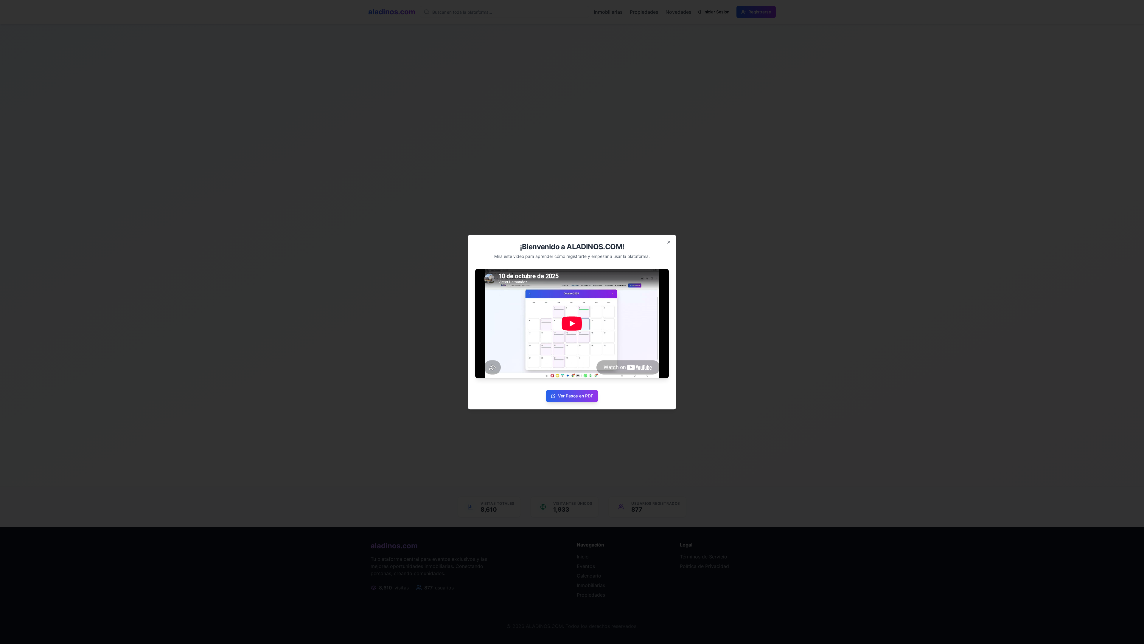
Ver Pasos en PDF (575, 395)
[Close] (668, 242)
